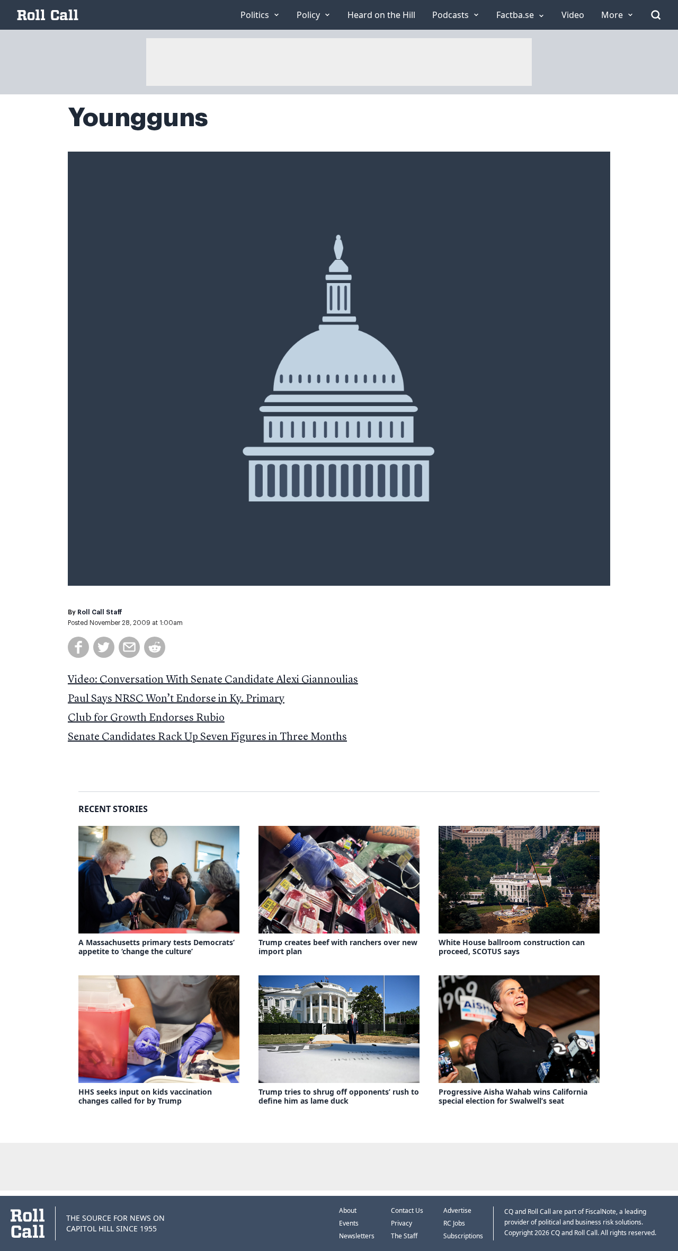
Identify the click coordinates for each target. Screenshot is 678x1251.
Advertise (457, 1210)
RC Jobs (454, 1223)
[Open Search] (655, 15)
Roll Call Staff (99, 612)
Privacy (401, 1223)
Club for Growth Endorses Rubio (146, 718)
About (347, 1210)
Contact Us (407, 1210)
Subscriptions (463, 1235)
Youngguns (138, 117)
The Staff (404, 1235)
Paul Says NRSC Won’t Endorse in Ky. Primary (176, 699)
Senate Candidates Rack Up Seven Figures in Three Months (207, 737)
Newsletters (356, 1235)
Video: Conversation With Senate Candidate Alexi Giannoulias (213, 680)
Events (349, 1223)
